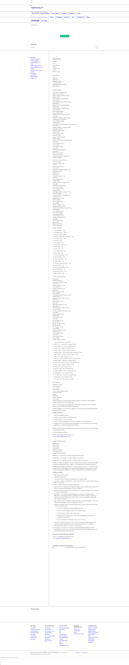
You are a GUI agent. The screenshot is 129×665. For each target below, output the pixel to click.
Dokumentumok (48, 640)
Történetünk (33, 57)
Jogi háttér (33, 634)
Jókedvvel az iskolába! (93, 632)
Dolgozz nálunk (34, 637)
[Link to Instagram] (95, 652)
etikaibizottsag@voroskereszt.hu (63, 436)
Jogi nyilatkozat (84, 652)
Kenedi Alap (62, 629)
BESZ (89, 636)
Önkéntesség (77, 630)
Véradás (75, 632)
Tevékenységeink (34, 60)
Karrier (32, 64)
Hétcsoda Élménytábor (93, 637)
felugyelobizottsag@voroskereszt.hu (64, 538)
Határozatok (47, 639)
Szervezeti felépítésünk (36, 62)
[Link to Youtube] (97, 652)
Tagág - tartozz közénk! (79, 634)
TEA (60, 631)
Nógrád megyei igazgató (36, 65)
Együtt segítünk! (91, 634)
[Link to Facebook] (91, 652)
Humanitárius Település (64, 628)
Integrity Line (33, 78)
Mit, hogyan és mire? (49, 631)
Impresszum (78, 652)
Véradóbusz (90, 642)
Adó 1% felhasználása (50, 636)
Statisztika (47, 637)
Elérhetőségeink (34, 76)
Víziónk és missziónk (35, 59)
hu (31, 0)
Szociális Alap (62, 634)
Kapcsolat (33, 639)
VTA (60, 632)
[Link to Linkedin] (93, 652)
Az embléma (33, 73)
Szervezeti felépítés (35, 632)
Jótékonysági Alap (63, 636)
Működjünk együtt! (92, 631)
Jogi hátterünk (34, 75)
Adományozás (77, 629)
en (31, 2)
